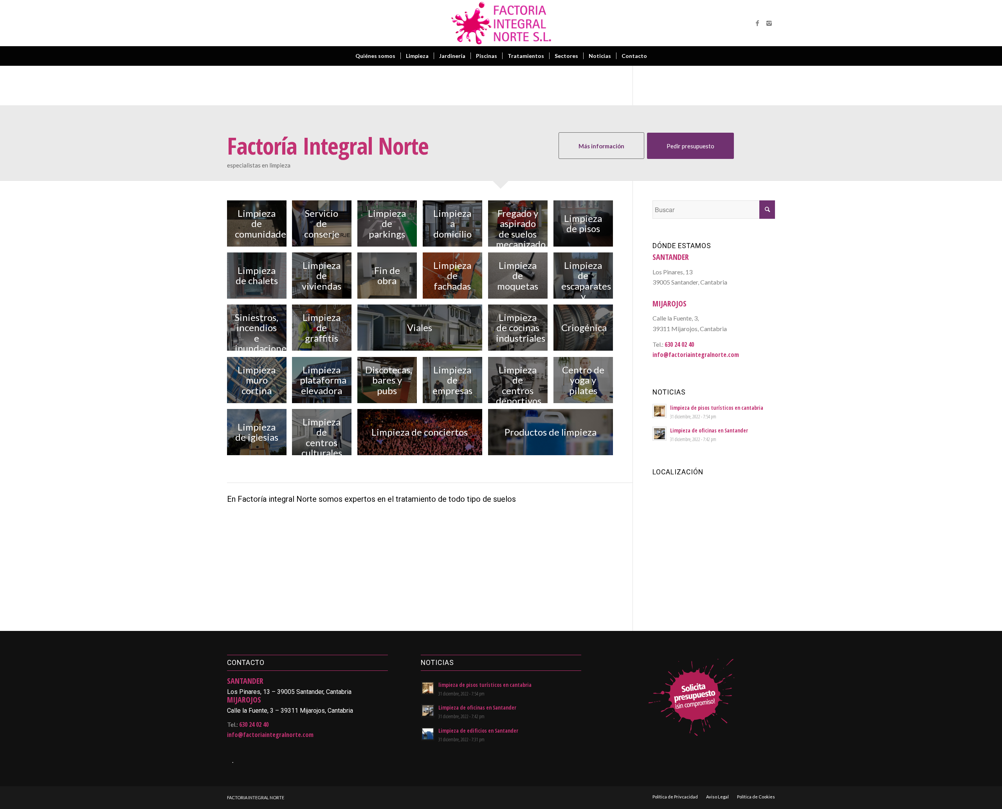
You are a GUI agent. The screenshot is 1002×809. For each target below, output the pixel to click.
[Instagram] (769, 23)
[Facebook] (757, 23)
